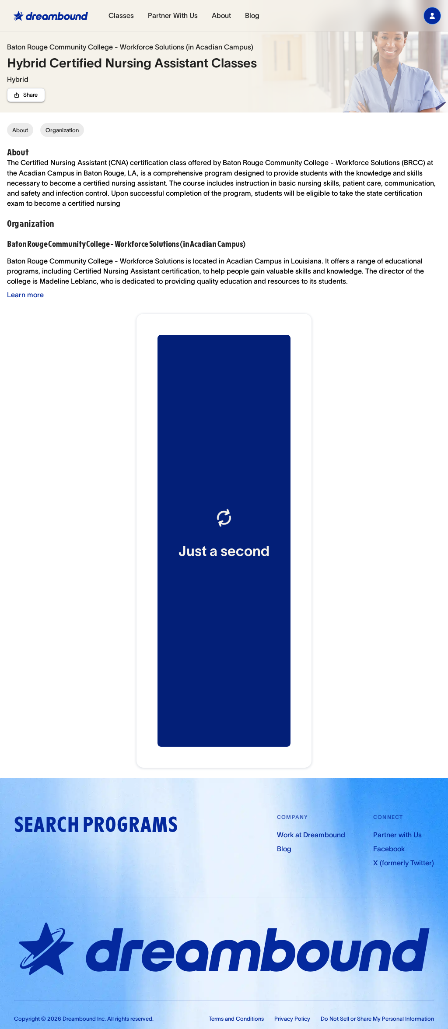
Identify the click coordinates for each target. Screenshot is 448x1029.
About (221, 15)
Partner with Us (397, 835)
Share (30, 94)
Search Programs (96, 824)
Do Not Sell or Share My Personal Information (377, 1018)
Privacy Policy (292, 1018)
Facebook (389, 849)
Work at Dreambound (311, 835)
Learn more (25, 295)
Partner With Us (173, 15)
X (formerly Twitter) (403, 863)
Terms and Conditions (236, 1018)
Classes (121, 15)
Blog (252, 15)
